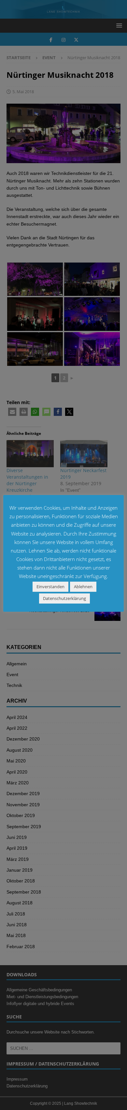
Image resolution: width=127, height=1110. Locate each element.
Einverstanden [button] (50, 586)
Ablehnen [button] (83, 586)
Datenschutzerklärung (64, 598)
